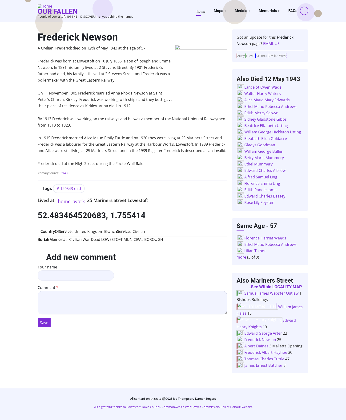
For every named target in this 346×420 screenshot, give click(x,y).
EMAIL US (271, 43)
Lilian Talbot (255, 250)
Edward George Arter (263, 333)
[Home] (45, 5)
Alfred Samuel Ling (260, 177)
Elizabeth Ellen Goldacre (265, 138)
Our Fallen (58, 11)
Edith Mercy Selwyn (261, 112)
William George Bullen (263, 151)
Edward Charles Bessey (264, 196)
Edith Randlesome (260, 189)
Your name (47, 267)
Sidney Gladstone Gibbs (265, 119)
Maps (220, 10)
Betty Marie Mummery (264, 157)
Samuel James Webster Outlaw (271, 293)
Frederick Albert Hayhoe (265, 352)
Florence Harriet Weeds (265, 238)
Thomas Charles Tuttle (264, 359)
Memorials (269, 10)
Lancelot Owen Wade (263, 87)
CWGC (64, 173)
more (241, 257)
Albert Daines (256, 346)
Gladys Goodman (259, 145)
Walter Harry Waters (262, 93)
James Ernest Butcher (263, 365)
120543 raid (70, 188)
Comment (46, 287)
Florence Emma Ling (262, 183)
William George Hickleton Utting (272, 132)
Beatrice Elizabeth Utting (266, 125)
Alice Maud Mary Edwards (267, 100)
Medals (242, 10)
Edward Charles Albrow (265, 170)
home (201, 11)
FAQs (292, 10)
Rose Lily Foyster (259, 202)
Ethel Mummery (258, 164)
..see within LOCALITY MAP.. (276, 286)
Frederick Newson (260, 339)
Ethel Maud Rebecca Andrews (270, 106)
